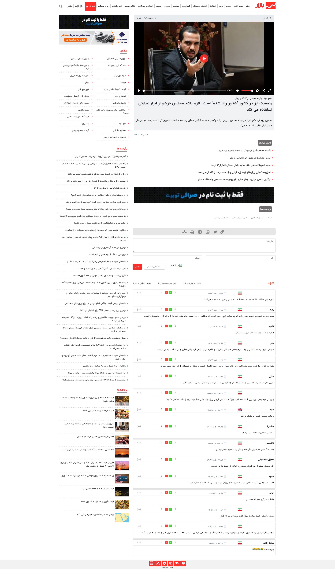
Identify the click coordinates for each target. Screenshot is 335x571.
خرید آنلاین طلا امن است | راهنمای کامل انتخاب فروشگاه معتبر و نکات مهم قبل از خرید (94, 329)
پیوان (87, 82)
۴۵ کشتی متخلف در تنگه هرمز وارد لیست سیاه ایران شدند (87, 450)
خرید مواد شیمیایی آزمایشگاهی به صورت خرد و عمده (102, 268)
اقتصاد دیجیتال (200, 6)
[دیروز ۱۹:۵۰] (122, 452)
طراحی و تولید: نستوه (167, 567)
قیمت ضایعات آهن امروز (115, 89)
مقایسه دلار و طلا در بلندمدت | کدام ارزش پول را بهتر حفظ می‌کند (96, 181)
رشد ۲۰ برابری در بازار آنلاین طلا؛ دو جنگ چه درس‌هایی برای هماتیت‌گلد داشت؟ (94, 284)
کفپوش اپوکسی (119, 103)
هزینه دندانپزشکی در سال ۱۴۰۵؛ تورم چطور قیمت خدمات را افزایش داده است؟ (94, 239)
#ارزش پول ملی (239, 217)
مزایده (123, 82)
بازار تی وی (90, 6)
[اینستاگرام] (170, 563)
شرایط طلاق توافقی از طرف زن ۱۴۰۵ (110, 188)
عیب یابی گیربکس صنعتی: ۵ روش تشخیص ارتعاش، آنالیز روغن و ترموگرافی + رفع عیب (96, 294)
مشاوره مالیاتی (119, 130)
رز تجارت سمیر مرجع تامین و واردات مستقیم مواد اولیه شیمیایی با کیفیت (93, 216)
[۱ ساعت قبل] (122, 491)
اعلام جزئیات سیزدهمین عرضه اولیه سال (95, 436)
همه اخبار (238, 6)
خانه (248, 6)
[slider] (184, 90)
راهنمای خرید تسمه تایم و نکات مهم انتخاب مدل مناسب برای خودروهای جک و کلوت (93, 357)
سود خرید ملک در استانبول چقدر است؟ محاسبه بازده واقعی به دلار (96, 202)
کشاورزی (186, 6)
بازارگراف (79, 6)
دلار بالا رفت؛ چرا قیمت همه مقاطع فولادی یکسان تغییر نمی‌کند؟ (97, 174)
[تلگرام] (164, 563)
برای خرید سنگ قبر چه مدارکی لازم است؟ (107, 254)
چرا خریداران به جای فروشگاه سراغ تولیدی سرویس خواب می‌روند (97, 373)
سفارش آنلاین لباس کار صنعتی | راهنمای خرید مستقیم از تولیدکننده (95, 230)
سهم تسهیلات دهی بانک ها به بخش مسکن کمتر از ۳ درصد (240, 165)
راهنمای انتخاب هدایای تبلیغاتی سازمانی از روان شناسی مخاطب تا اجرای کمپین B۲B (94, 165)
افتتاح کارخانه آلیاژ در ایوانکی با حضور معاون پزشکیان (244, 151)
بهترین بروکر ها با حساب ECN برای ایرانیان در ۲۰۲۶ (103, 310)
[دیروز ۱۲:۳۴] (122, 465)
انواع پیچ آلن (83, 89)
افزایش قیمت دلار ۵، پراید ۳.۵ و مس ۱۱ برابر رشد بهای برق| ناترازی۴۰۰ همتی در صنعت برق (87, 464)
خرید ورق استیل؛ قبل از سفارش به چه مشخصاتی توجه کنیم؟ (98, 195)
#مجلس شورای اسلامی (261, 217)
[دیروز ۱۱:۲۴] (122, 414)
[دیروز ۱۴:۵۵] (122, 439)
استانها (213, 6)
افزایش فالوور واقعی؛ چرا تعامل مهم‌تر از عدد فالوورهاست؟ (99, 275)
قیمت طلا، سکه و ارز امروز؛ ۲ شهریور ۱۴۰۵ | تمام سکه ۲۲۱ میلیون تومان (87, 399)
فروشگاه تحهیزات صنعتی (78, 117)
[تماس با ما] (177, 563)
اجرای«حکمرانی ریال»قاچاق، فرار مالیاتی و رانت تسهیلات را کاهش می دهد (234, 172)
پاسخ (139, 292)
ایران (221, 6)
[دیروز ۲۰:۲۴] (122, 517)
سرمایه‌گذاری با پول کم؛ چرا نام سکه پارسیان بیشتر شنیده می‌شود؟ (96, 209)
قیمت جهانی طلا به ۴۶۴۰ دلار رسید (98, 489)
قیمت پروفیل (120, 96)
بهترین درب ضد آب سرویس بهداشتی (109, 247)
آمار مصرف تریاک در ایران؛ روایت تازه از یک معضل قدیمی (100, 156)
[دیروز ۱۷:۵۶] (122, 400)
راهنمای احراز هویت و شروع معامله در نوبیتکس (104, 366)
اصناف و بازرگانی (145, 6)
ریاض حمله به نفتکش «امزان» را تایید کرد (95, 514)
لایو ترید (122, 123)
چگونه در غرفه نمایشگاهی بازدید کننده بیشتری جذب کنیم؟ (100, 223)
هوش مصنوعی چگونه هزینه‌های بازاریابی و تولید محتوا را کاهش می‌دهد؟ (93, 338)
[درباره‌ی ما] (183, 563)
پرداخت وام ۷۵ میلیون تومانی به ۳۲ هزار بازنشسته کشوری (87, 475)
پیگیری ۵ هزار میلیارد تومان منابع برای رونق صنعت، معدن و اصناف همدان (234, 180)
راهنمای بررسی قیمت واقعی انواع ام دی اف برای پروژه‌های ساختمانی (95, 303)
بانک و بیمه (130, 6)
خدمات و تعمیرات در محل (114, 137)
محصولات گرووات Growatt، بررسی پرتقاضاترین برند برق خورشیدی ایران (94, 380)
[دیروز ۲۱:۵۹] (122, 426)
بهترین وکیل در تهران (79, 58)
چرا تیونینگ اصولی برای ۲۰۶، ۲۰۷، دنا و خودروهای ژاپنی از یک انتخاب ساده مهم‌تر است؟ (95, 346)
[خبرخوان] (158, 563)
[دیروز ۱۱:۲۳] (122, 504)
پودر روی (85, 123)
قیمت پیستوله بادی (80, 130)
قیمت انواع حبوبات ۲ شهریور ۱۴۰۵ (98, 411)
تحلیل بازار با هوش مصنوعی (76, 96)
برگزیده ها (122, 149)
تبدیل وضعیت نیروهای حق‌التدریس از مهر (250, 158)
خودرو (167, 6)
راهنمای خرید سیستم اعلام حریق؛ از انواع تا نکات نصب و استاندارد (96, 261)
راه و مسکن (103, 6)
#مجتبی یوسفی (221, 217)
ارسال (137, 266)
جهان (228, 6)
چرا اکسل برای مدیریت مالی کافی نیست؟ (112, 111)
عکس (69, 6)
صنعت (176, 6)
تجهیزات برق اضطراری (116, 58)
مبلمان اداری (83, 110)
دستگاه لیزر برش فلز (117, 65)
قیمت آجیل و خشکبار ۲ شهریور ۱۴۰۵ (97, 501)
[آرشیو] (152, 563)
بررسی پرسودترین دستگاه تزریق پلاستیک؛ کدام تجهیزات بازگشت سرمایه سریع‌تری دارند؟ (94, 319)
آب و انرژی (117, 6)
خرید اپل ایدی (120, 76)
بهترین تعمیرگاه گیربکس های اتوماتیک (77, 67)
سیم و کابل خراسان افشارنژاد (76, 103)
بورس (158, 6)
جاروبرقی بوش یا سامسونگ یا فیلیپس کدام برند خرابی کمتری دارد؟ (89, 425)
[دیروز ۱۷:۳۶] (122, 478)
